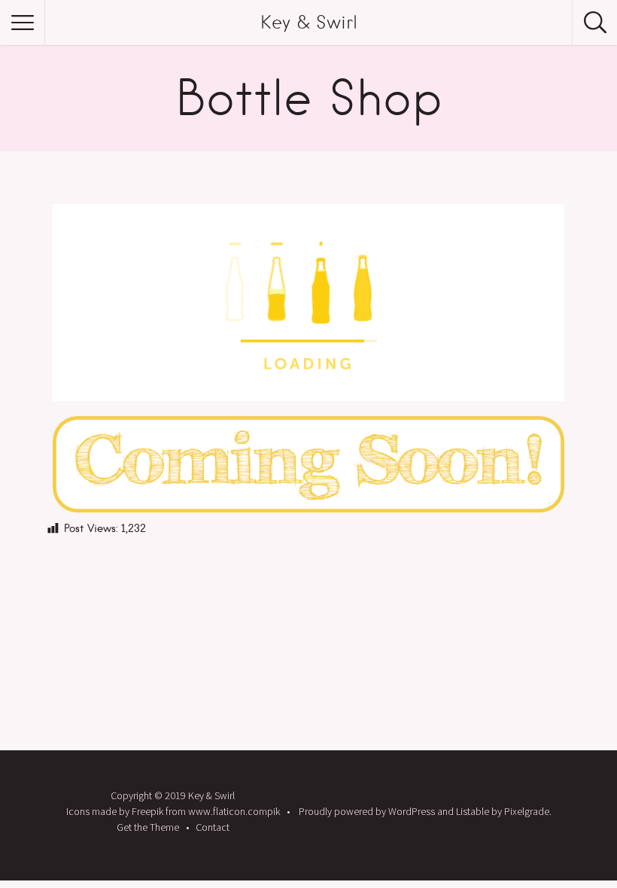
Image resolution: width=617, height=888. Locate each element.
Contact (212, 827)
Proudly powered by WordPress (367, 811)
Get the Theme (148, 827)
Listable (472, 811)
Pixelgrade (526, 811)
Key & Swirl (308, 22)
